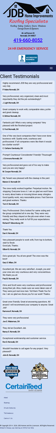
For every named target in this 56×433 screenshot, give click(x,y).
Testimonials (8, 413)
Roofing (7, 403)
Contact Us (8, 418)
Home (6, 397)
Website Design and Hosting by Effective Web (17, 428)
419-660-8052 (28, 40)
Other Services (9, 408)
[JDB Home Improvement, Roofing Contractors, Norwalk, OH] (28, 59)
